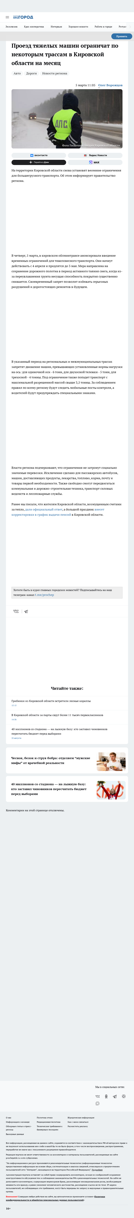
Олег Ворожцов (110, 85)
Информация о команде (17, 1122)
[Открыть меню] (7, 17)
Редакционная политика (48, 1122)
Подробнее (97, 1169)
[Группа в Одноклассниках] (106, 1096)
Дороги (31, 73)
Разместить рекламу (78, 1126)
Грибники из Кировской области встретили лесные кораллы (51, 703)
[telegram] (27, 611)
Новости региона (54, 73)
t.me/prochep (44, 595)
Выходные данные (15, 1134)
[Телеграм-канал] (115, 1096)
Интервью (56, 26)
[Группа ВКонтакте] (39, 155)
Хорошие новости (78, 26)
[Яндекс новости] (95, 155)
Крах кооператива (34, 26)
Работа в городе (103, 26)
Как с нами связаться (78, 1122)
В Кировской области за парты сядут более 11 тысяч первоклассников (57, 717)
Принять (121, 36)
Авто (17, 73)
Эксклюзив (11, 26)
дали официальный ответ (43, 509)
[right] (130, 26)
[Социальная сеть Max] (95, 162)
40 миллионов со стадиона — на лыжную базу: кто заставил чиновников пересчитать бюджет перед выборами (59, 733)
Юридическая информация (81, 1117)
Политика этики (45, 1117)
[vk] (16, 611)
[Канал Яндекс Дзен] (39, 162)
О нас (8, 1117)
